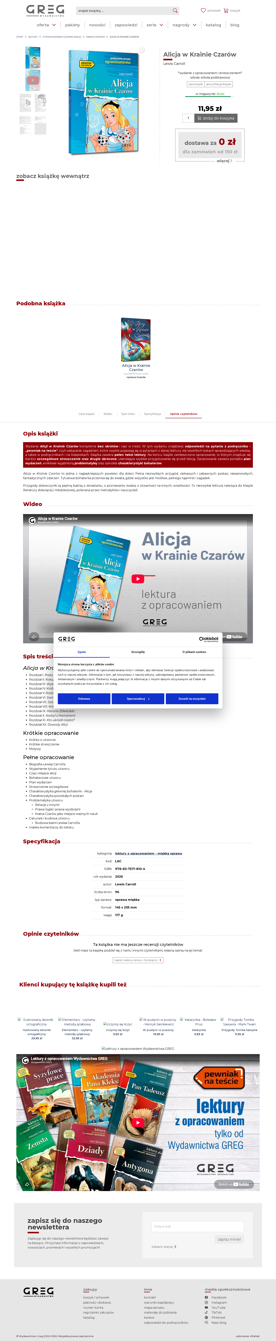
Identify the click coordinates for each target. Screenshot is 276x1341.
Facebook (218, 1297)
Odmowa (84, 698)
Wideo (107, 414)
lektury (33, 37)
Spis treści (128, 414)
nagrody (181, 25)
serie (151, 25)
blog (234, 25)
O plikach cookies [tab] (194, 651)
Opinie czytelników (183, 414)
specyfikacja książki (218, 84)
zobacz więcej (163, 1247)
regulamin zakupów (98, 1312)
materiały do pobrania (160, 1312)
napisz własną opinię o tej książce (136, 960)
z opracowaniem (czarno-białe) (61, 37)
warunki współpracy (159, 1302)
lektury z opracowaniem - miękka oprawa (148, 853)
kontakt (150, 1297)
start (19, 37)
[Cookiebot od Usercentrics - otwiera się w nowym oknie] (202, 639)
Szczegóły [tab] (138, 651)
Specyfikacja (152, 414)
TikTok (216, 1312)
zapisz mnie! (229, 1239)
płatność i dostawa (97, 1302)
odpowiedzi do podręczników (166, 1322)
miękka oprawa (95, 37)
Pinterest (218, 1317)
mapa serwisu (154, 1307)
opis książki (196, 84)
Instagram (219, 1302)
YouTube (218, 1307)
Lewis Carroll (174, 63)
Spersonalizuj (136, 698)
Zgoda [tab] (82, 651)
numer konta (93, 1307)
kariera (149, 1317)
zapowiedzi (126, 25)
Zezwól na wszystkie (192, 698)
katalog (213, 25)
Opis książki (86, 414)
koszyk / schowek (96, 1297)
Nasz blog (218, 1322)
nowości (97, 25)
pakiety (72, 25)
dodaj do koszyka (218, 118)
